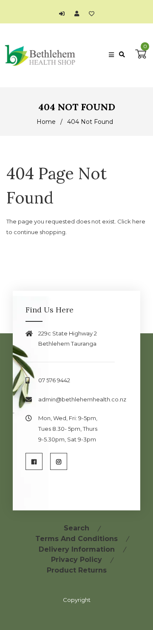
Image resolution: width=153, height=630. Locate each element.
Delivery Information (77, 549)
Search (76, 528)
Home (46, 122)
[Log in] (64, 13)
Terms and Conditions (76, 539)
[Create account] (78, 13)
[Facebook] (34, 461)
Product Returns (77, 570)
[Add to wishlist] (91, 13)
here (138, 221)
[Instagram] (58, 461)
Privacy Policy (76, 560)
